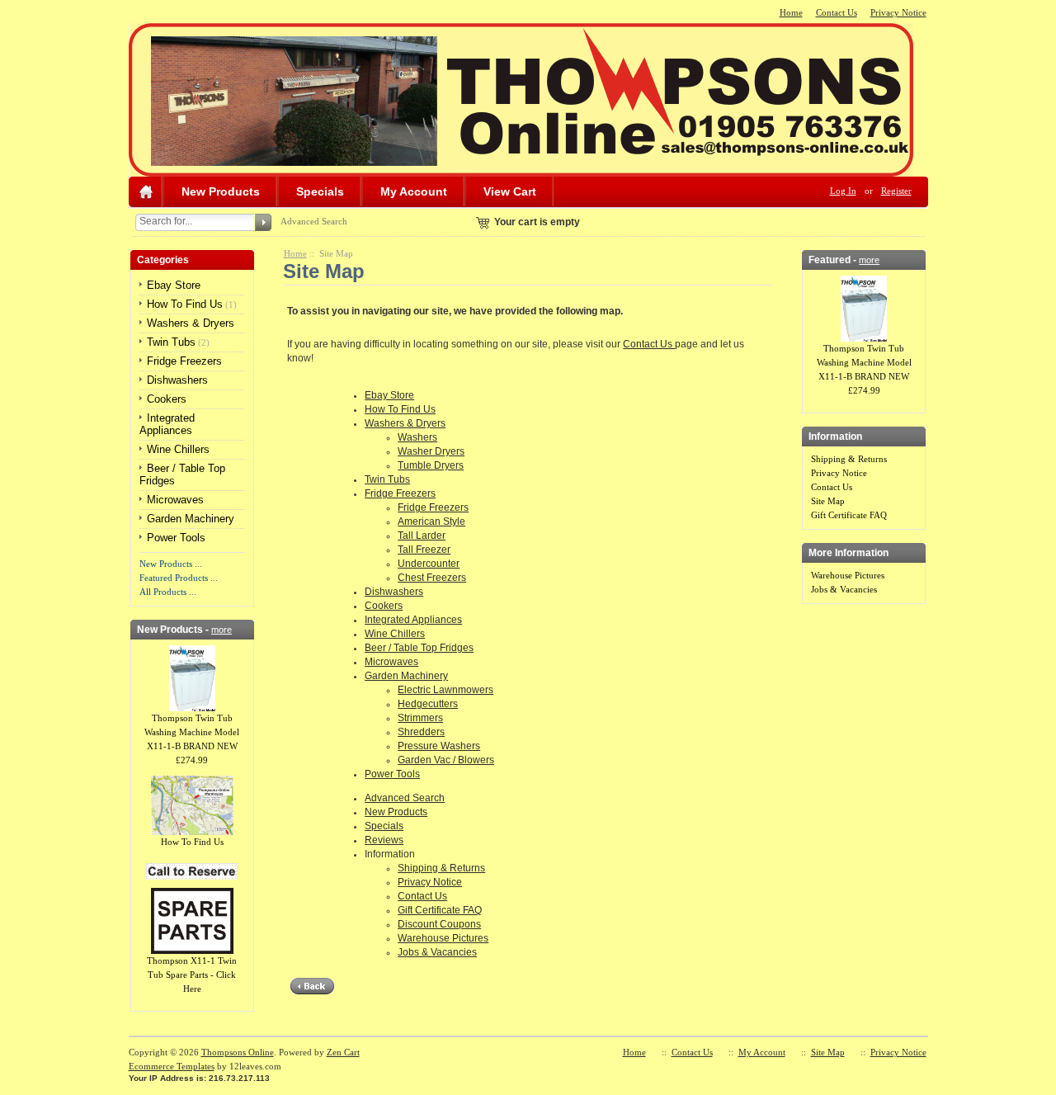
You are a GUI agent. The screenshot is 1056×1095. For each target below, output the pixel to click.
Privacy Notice (898, 12)
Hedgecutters (428, 704)
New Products (221, 191)
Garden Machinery (190, 518)
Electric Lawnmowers (445, 690)
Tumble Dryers (431, 465)
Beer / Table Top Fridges (419, 648)
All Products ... (167, 592)
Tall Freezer (424, 550)
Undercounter (429, 564)
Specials (320, 191)
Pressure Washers (439, 746)
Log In (843, 191)
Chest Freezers (432, 578)
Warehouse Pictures (443, 938)
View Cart (509, 191)
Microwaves (175, 499)
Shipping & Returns (441, 868)
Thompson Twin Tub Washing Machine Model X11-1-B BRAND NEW (191, 732)
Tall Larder (422, 535)
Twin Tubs (171, 342)
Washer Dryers (431, 451)
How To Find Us (185, 304)
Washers (417, 437)
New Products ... (170, 564)
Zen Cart (343, 1052)
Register (896, 191)
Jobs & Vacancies (437, 952)
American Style (431, 521)
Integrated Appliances (167, 424)
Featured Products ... (178, 578)
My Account (413, 191)
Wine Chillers (178, 449)
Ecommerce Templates (171, 1066)
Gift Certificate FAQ (440, 910)
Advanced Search (313, 221)
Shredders (421, 732)
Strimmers (420, 718)
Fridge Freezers (184, 361)
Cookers (166, 399)
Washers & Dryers (190, 323)
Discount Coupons (439, 924)
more (221, 630)
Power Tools (176, 537)
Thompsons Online (237, 1052)
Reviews (384, 840)
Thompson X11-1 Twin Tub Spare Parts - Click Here (192, 975)
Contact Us (836, 12)
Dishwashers (177, 380)
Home (791, 12)
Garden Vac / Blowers (446, 760)
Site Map (828, 501)
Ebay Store (173, 285)
